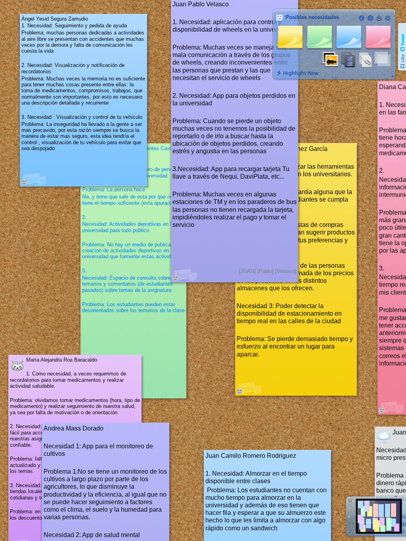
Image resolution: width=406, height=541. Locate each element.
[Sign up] (387, 18)
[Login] (379, 18)
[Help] (370, 18)
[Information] (361, 18)
